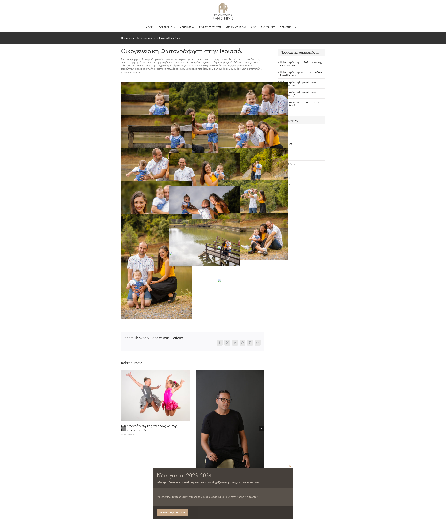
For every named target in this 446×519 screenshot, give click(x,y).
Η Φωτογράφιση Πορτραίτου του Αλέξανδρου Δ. (298, 83)
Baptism (284, 129)
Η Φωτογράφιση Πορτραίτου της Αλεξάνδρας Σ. (298, 93)
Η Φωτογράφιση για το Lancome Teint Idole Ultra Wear (301, 73)
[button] (123, 428)
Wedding (285, 184)
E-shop (284, 136)
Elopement (286, 143)
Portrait (284, 170)
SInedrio (285, 177)
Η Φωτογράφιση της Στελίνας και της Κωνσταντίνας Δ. (149, 427)
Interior (284, 157)
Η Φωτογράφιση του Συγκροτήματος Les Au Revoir (300, 103)
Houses (284, 150)
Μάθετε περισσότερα (172, 512)
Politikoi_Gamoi (288, 164)
